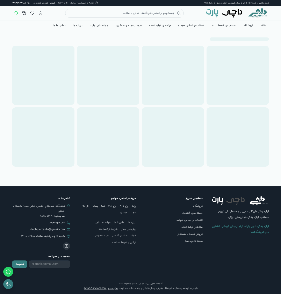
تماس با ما (59, 25)
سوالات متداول (103, 223)
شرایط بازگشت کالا (108, 229)
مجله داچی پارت (99, 25)
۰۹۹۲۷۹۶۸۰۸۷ (57, 223)
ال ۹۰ (85, 206)
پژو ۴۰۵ (124, 206)
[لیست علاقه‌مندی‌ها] (32, 13)
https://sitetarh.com (95, 288)
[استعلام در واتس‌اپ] (16, 13)
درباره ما (77, 25)
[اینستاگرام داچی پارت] (66, 246)
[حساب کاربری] (40, 13)
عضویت (19, 264)
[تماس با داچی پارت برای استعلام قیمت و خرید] (8, 284)
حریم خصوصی (101, 236)
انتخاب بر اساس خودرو (191, 25)
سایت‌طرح (113, 288)
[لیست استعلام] (24, 13)
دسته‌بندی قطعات (226, 25)
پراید (134, 206)
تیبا (103, 206)
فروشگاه (248, 25)
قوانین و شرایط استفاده (124, 242)
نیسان (123, 212)
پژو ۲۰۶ (112, 206)
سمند (133, 212)
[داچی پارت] (237, 13)
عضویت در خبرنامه (59, 257)
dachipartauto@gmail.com (47, 230)
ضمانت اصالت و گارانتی (124, 236)
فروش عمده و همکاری (44, 3)
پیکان (95, 206)
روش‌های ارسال (128, 229)
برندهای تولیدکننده (160, 25)
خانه (263, 25)
